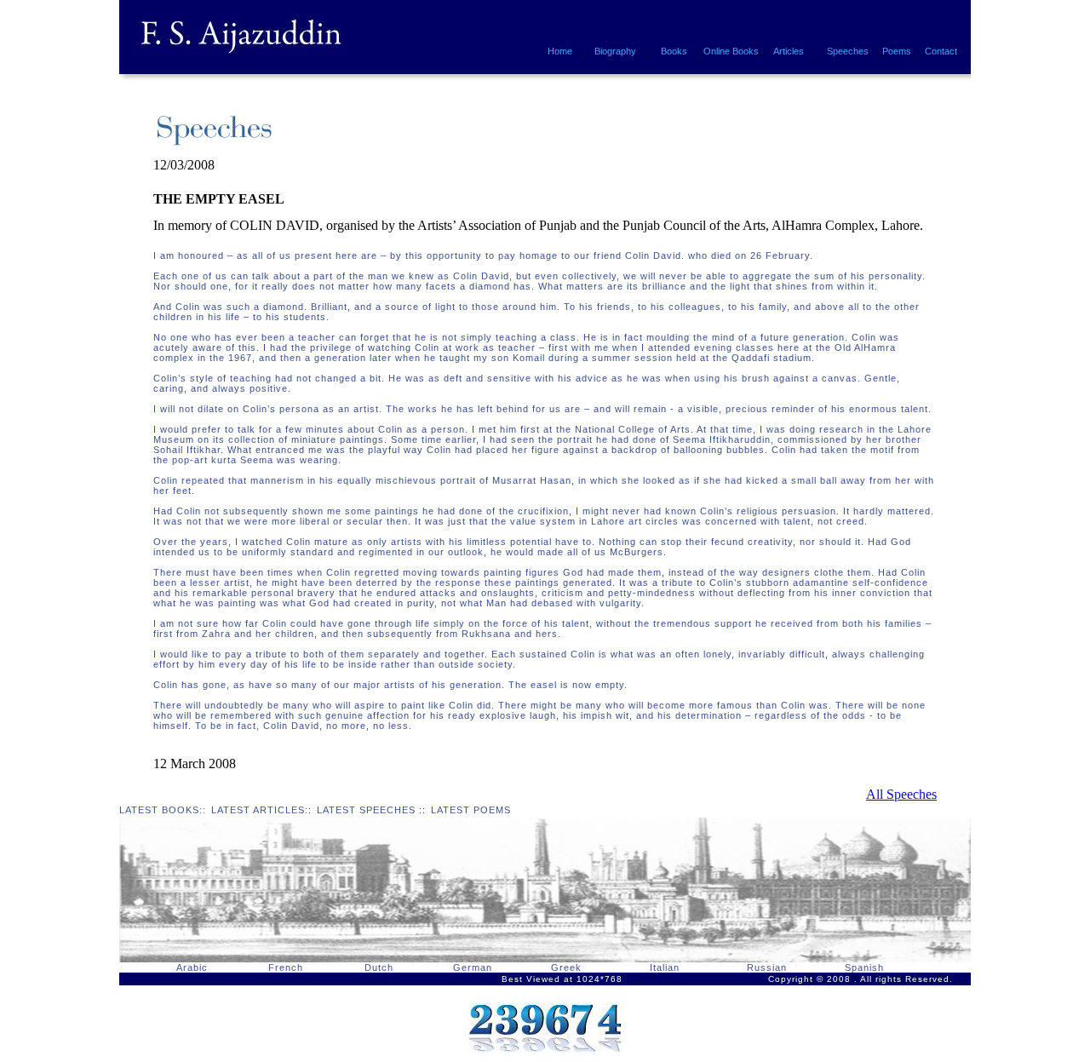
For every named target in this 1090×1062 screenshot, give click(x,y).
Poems (896, 51)
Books (674, 51)
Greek (566, 967)
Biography (615, 51)
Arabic (192, 967)
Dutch (378, 967)
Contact (941, 51)
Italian (665, 967)
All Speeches (901, 794)
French (285, 967)
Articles (788, 51)
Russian (767, 967)
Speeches (848, 51)
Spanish (864, 967)
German (472, 967)
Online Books (731, 51)
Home (560, 51)
